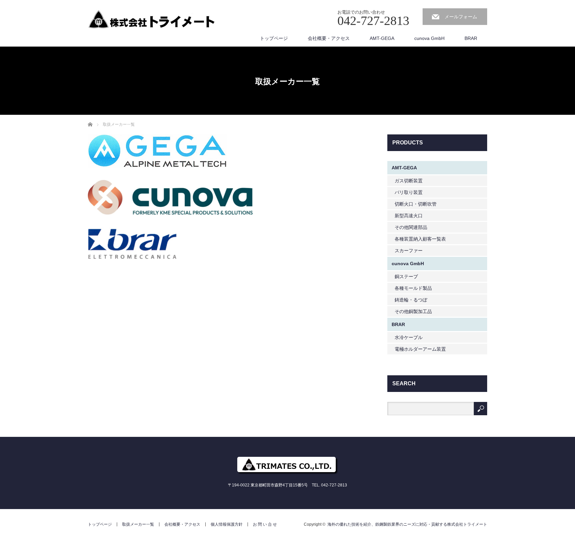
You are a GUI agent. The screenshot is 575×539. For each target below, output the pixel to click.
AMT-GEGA (382, 38)
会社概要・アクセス (329, 38)
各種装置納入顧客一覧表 (420, 239)
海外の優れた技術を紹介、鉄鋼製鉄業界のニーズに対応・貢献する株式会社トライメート (407, 524)
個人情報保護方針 (227, 524)
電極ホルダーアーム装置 (420, 349)
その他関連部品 (411, 227)
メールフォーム (461, 16)
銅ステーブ (406, 276)
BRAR (471, 38)
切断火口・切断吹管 (416, 204)
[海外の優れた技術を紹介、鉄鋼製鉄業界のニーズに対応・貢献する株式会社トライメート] (151, 20)
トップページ (274, 38)
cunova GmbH (429, 38)
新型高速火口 (409, 215)
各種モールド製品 (413, 288)
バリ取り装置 (409, 192)
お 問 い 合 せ (265, 524)
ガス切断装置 (409, 180)
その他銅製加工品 (413, 311)
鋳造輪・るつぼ (411, 299)
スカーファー (409, 250)
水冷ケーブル (409, 337)
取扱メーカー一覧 (138, 524)
